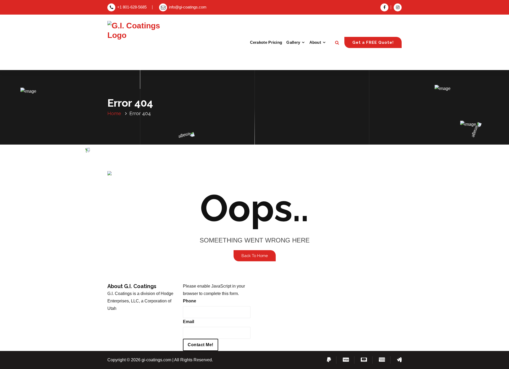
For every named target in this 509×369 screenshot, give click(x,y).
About (315, 42)
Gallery (293, 42)
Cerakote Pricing (266, 42)
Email (188, 321)
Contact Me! (200, 344)
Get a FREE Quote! (373, 42)
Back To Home (255, 255)
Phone (189, 301)
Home (114, 113)
